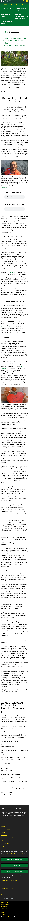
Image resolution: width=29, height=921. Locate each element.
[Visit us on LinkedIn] (12, 898)
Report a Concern (5, 902)
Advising (3, 832)
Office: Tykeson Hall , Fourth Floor (9, 880)
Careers (3, 910)
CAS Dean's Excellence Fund (14, 859)
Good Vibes (20, 44)
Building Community (10, 44)
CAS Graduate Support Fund (14, 871)
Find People (4, 914)
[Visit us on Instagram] (9, 898)
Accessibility (4, 906)
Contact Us (3, 895)
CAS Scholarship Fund (14, 865)
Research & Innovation (20, 38)
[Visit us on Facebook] (2, 898)
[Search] (23, 1)
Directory (3, 840)
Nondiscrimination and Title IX (8, 904)
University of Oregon (7, 917)
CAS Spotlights (7, 46)
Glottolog (12, 272)
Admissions (3, 821)
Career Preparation (19, 40)
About (2, 846)
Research (3, 826)
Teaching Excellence (6, 42)
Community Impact (8, 40)
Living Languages (13, 668)
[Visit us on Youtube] (7, 898)
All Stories (15, 46)
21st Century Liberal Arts (20, 42)
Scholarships (4, 835)
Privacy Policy (4, 908)
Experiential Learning (7, 38)
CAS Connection (5, 843)
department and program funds (15, 853)
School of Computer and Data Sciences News (21, 16)
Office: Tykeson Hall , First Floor (8, 888)
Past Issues (23, 46)
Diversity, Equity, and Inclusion (8, 838)
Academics (3, 824)
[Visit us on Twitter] (4, 898)
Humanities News (6, 9)
